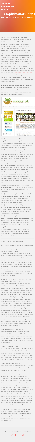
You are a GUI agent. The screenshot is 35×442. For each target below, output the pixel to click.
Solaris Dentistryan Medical (7, 6)
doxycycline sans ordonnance (24, 72)
